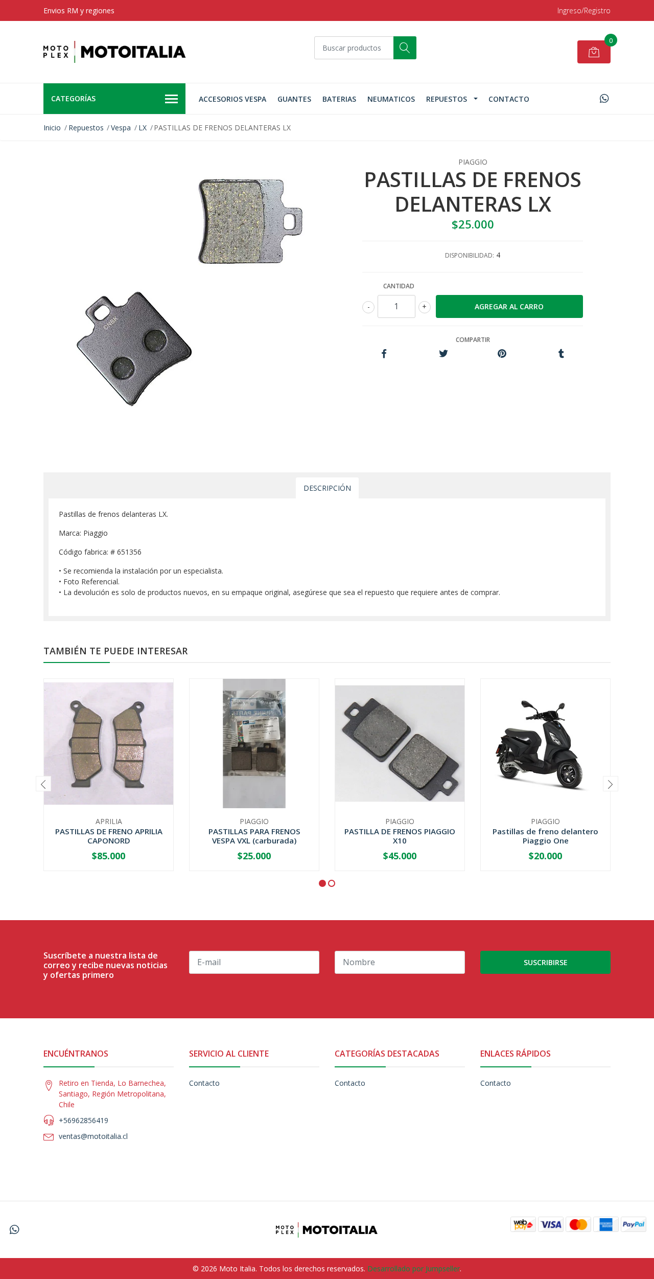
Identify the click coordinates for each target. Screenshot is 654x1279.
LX (142, 127)
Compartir (473, 339)
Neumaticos (391, 99)
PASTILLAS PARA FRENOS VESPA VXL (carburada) (254, 836)
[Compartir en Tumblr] (561, 354)
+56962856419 (83, 1120)
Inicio (52, 127)
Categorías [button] (73, 98)
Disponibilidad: (469, 255)
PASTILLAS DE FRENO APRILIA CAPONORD (108, 836)
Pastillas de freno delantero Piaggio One (545, 836)
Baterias (339, 99)
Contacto (508, 99)
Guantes (294, 99)
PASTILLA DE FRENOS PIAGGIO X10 (399, 836)
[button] (322, 883)
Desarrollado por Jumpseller (413, 1268)
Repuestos (446, 99)
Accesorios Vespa (232, 99)
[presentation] (43, 783)
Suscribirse (546, 962)
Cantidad (398, 286)
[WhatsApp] (604, 98)
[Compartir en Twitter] (443, 354)
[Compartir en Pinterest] (502, 354)
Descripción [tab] (327, 488)
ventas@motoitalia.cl (93, 1136)
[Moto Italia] (114, 51)
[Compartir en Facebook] (384, 354)
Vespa (121, 127)
